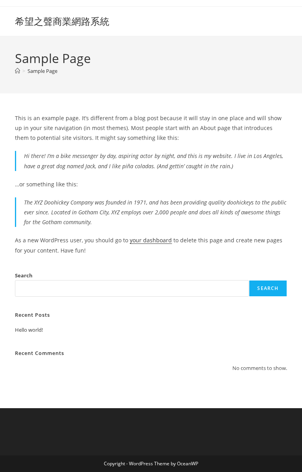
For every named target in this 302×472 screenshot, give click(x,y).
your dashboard (151, 240)
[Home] (17, 70)
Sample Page (42, 70)
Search (24, 275)
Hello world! (29, 329)
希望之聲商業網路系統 (62, 21)
